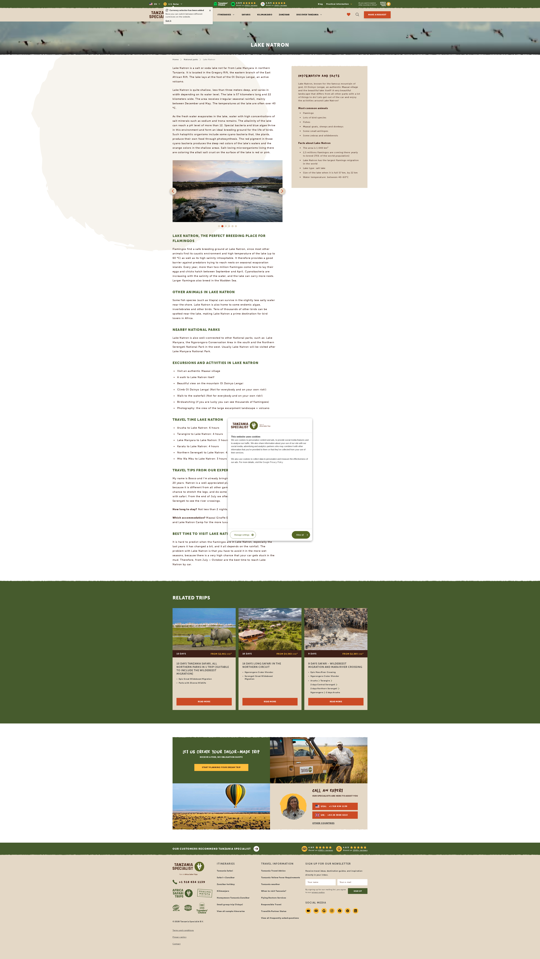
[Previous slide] (172, 191)
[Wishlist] (348, 14)
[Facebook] (340, 911)
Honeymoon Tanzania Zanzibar (233, 898)
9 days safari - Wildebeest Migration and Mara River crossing (335, 665)
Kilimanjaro (264, 14)
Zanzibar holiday (226, 884)
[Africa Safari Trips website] (183, 893)
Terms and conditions (183, 930)
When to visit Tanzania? (273, 891)
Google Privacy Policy (273, 462)
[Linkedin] (355, 911)
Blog (320, 4)
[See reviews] (334, 849)
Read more (204, 701)
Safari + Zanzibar (226, 877)
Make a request (377, 14)
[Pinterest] (347, 911)
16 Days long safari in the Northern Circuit (261, 665)
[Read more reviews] (250, 4)
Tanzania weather (270, 884)
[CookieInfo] (250, 425)
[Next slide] (282, 191)
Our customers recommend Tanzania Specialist (212, 848)
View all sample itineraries (231, 911)
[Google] (324, 911)
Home (176, 59)
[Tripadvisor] (316, 911)
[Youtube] (308, 911)
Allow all (300, 535)
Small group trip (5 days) (230, 904)
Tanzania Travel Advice (273, 871)
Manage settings (241, 535)
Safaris (246, 14)
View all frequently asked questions (280, 918)
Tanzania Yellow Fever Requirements (280, 877)
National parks (191, 59)
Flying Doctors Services (273, 898)
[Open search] (357, 14)
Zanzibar (284, 14)
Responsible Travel (271, 904)
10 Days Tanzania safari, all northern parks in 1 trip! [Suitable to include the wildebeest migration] (202, 668)
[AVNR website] (188, 908)
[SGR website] (176, 908)
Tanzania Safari (225, 871)
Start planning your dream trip (221, 767)
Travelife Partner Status (273, 911)
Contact (177, 944)
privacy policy (318, 892)
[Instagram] (332, 911)
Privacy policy (179, 937)
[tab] (219, 226)
